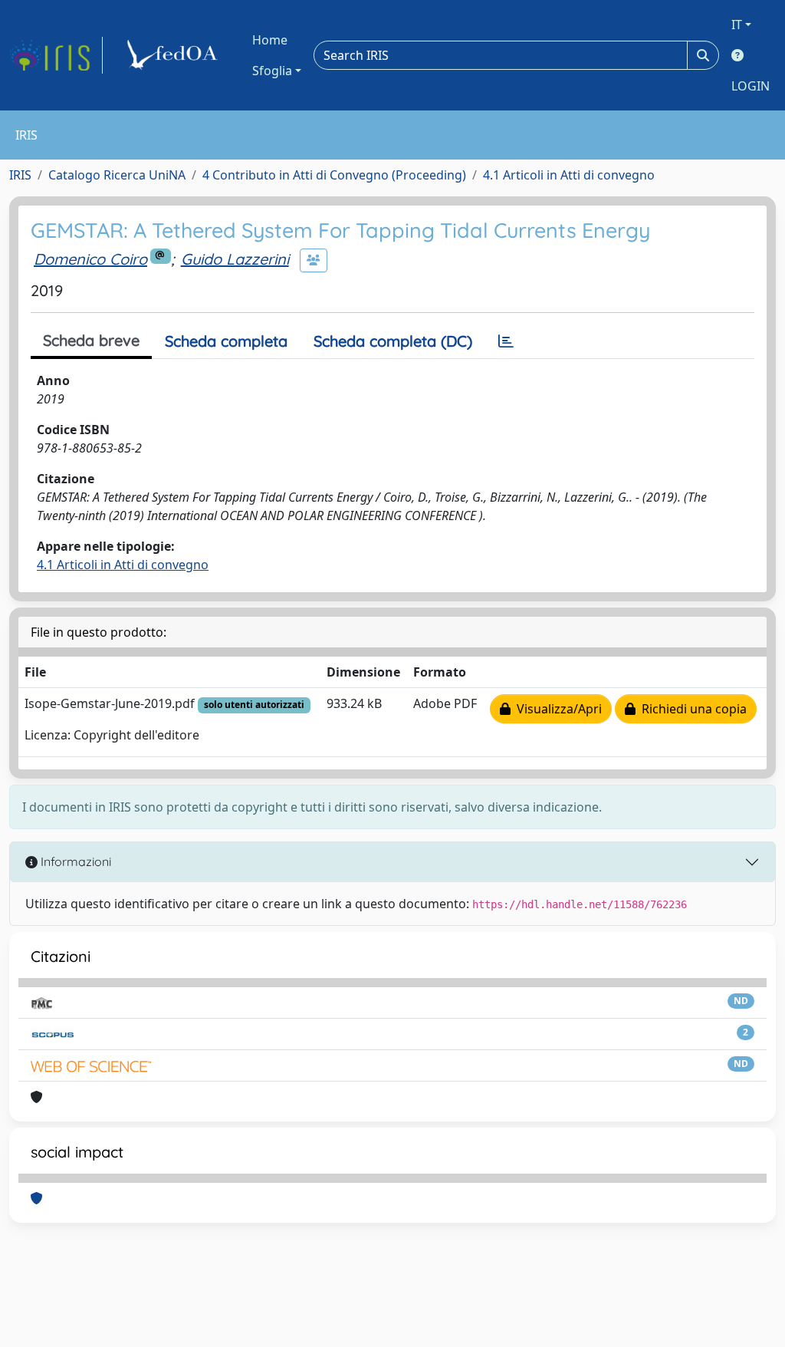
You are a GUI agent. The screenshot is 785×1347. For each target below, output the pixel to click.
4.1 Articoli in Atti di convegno (569, 174)
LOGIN (750, 85)
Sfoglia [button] (272, 70)
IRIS (20, 174)
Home (269, 39)
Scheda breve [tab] (91, 340)
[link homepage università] (175, 55)
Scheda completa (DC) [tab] (393, 341)
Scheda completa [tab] (226, 341)
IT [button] (736, 24)
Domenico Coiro (90, 258)
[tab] (506, 341)
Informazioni (74, 861)
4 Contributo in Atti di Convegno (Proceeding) (334, 174)
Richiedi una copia (691, 708)
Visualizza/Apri (556, 708)
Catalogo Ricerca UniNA (117, 174)
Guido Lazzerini (235, 258)
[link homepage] (56, 55)
